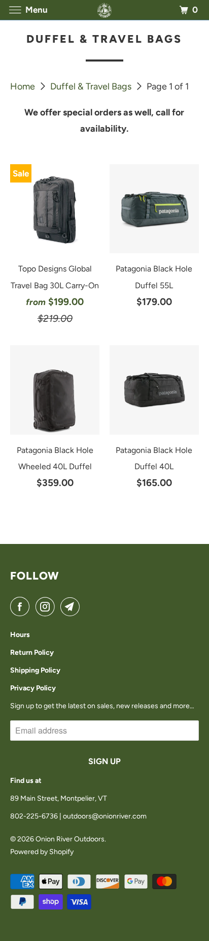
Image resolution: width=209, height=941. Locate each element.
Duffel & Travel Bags (91, 86)
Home (23, 86)
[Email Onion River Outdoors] (72, 607)
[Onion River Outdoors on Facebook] (21, 607)
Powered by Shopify (42, 851)
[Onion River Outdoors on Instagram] (47, 607)
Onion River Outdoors (70, 839)
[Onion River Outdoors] (104, 10)
